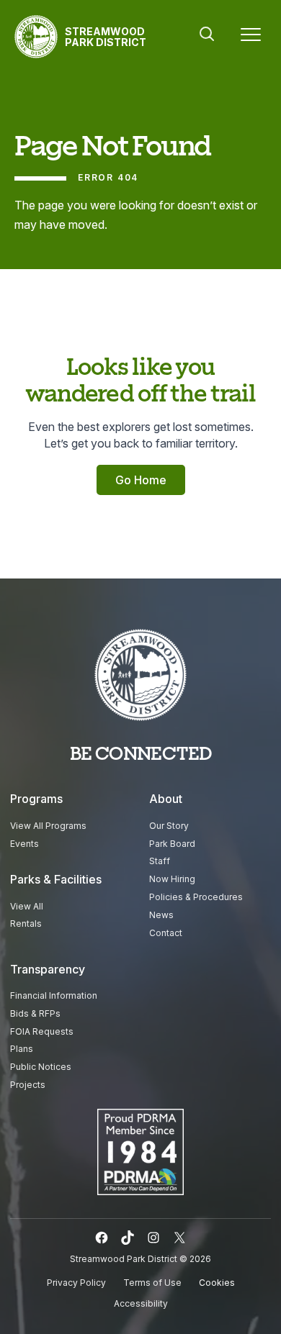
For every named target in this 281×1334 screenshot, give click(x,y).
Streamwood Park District (105, 36)
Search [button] (206, 33)
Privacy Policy (76, 1282)
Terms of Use (152, 1282)
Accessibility (141, 1303)
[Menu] (251, 37)
